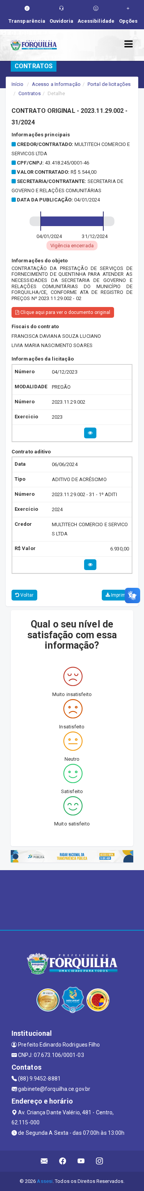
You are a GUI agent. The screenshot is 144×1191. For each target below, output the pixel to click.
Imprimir (119, 595)
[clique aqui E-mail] (44, 1161)
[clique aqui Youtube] (81, 1161)
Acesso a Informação (56, 84)
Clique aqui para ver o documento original (64, 312)
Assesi (45, 1181)
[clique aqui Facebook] (63, 1161)
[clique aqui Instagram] (99, 1161)
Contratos (29, 93)
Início (18, 84)
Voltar (26, 595)
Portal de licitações (109, 84)
